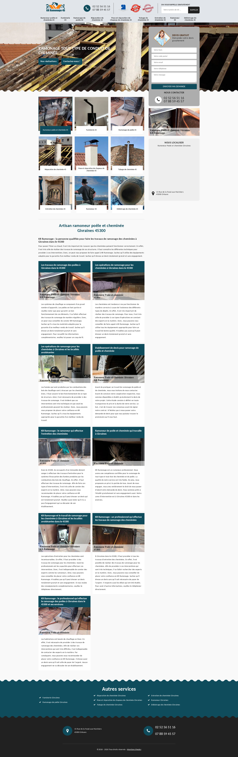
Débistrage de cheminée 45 (190, 19)
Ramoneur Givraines (159, 700)
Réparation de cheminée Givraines (111, 696)
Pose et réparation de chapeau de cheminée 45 (121, 19)
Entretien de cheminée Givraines (165, 696)
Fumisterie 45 (65, 19)
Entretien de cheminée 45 (160, 19)
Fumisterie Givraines (51, 698)
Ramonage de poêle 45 (80, 19)
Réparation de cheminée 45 (97, 19)
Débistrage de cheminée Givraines (165, 705)
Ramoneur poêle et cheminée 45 (49, 19)
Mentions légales (134, 750)
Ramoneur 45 (174, 19)
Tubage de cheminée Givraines (109, 705)
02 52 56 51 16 (101, 6)
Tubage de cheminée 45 (143, 19)
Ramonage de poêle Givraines (55, 702)
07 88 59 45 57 (101, 10)
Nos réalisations (48, 61)
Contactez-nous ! (71, 61)
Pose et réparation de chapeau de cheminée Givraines (119, 700)
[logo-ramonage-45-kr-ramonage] (55, 6)
